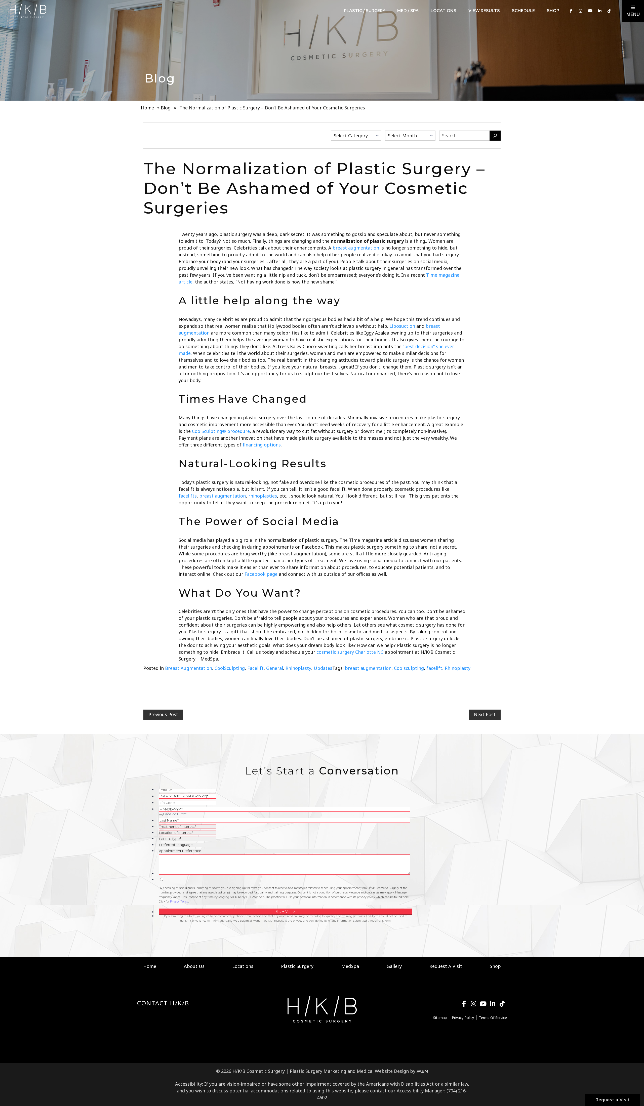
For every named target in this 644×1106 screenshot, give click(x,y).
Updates (323, 668)
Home (147, 108)
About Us (194, 966)
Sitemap (440, 1017)
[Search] (495, 136)
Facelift (255, 668)
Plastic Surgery (297, 966)
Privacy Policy (463, 1017)
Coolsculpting (409, 668)
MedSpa (350, 966)
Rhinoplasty (298, 668)
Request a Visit (612, 1099)
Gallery (394, 966)
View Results (484, 10)
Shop (553, 10)
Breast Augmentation (188, 668)
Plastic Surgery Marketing (318, 1071)
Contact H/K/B (163, 1003)
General (274, 668)
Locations (443, 10)
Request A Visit (445, 966)
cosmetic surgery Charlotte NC (349, 652)
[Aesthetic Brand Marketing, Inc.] (422, 1071)
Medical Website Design (383, 1071)
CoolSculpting (230, 668)
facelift (434, 668)
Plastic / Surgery (364, 10)
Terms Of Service (493, 1017)
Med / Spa (408, 10)
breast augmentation (368, 668)
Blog (166, 108)
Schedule (523, 10)
